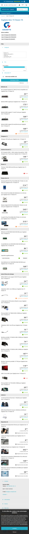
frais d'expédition (25, 97)
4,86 (13, 1)
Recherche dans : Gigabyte (8, 9)
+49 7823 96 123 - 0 (11, 486)
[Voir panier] (26, 5)
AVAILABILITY (7, 72)
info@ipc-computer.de (11, 491)
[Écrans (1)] (14, 52)
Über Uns (6, 508)
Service (6, 503)
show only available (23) (11, 76)
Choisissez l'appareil (5, 13)
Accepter (14, 528)
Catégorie (6, 47)
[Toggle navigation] (2, 5)
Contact (6, 481)
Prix (5, 62)
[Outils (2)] (14, 55)
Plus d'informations (23, 524)
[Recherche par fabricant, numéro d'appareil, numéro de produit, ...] (26, 9)
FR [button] (22, 5)
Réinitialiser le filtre (14, 80)
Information (7, 499)
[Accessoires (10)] (14, 56)
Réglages (14, 532)
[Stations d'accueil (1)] (14, 54)
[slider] (3, 67)
